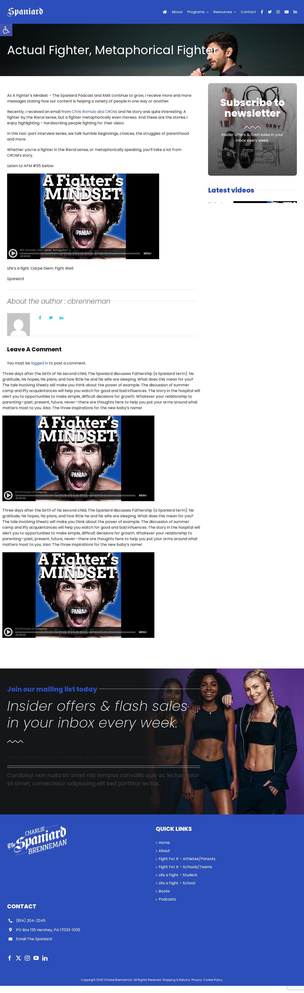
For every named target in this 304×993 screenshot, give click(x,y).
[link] (6, 30)
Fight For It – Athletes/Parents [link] (187, 859)
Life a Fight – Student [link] (178, 875)
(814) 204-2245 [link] (30, 920)
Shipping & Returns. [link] (176, 980)
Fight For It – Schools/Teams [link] (185, 867)
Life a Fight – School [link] (177, 883)
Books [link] (164, 891)
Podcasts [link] (167, 899)
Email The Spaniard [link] (34, 939)
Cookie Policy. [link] (213, 980)
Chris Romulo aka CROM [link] (94, 111)
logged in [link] (39, 363)
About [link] (164, 850)
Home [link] (164, 842)
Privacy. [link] (197, 980)
